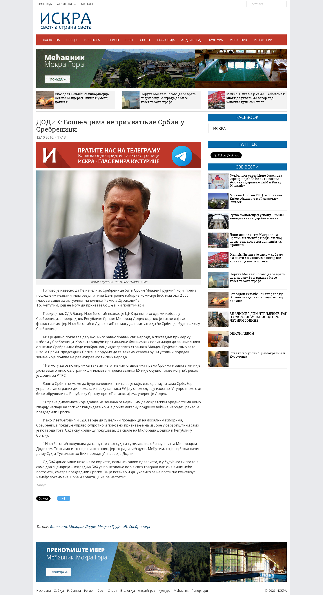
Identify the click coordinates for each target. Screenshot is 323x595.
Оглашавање (66, 4)
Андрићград (191, 40)
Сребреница (139, 526)
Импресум (45, 4)
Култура (216, 40)
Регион (112, 40)
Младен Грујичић (112, 526)
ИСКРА (219, 128)
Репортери (263, 40)
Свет (129, 40)
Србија (72, 40)
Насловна (51, 40)
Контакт (87, 4)
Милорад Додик (82, 526)
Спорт (145, 40)
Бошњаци (58, 526)
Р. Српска (92, 40)
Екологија (166, 40)
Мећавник (238, 40)
